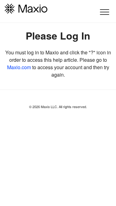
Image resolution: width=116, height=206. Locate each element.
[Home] (26, 9)
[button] (104, 12)
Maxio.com (19, 67)
